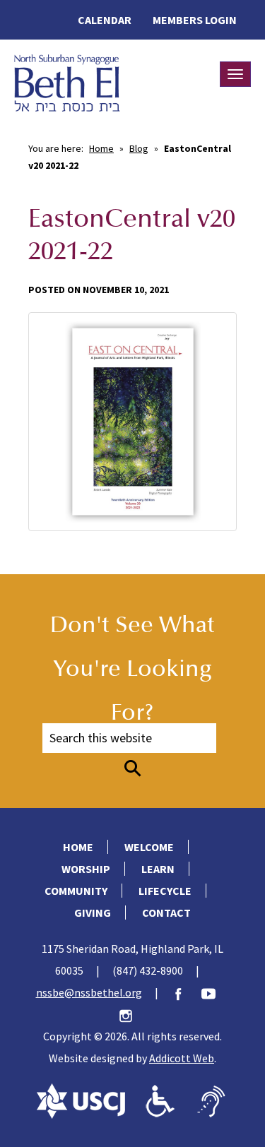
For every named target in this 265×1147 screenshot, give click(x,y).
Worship (85, 869)
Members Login (195, 20)
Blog (138, 148)
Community (76, 891)
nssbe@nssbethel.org (89, 992)
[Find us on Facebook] (185, 992)
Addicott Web (181, 1058)
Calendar (104, 20)
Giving (92, 912)
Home (101, 148)
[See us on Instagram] (133, 1014)
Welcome (149, 847)
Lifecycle (165, 891)
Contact (166, 912)
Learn (158, 869)
